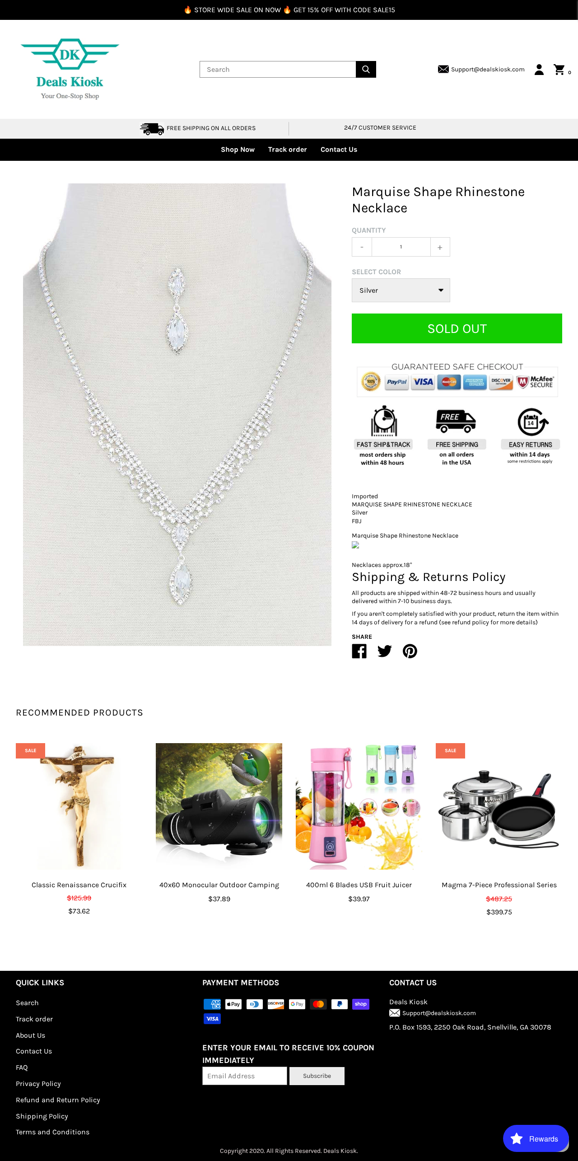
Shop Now (238, 149)
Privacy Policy (38, 1083)
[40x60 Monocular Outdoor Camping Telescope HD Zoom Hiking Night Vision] (219, 806)
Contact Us (339, 149)
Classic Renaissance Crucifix (79, 884)
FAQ (22, 1067)
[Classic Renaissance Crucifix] (79, 806)
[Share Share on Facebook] (359, 654)
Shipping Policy (42, 1116)
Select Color (376, 271)
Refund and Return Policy (58, 1099)
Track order (287, 149)
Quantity (369, 230)
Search (27, 1002)
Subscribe (317, 1076)
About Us (30, 1035)
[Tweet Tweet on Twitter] (384, 654)
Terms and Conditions (52, 1132)
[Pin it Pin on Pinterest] (410, 654)
